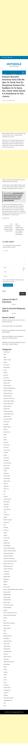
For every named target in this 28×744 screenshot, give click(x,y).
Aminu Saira (6, 421)
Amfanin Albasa (7, 380)
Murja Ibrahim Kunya (8, 605)
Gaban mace (7, 465)
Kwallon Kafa (7, 543)
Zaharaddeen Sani (8, 700)
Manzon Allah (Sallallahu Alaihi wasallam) (13, 589)
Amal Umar (6, 377)
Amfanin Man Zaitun (8, 403)
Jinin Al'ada (6, 514)
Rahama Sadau (7, 628)
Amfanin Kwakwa (8, 396)
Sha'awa (6, 654)
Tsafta (5, 679)
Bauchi (5, 434)
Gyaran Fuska (7, 476)
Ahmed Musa (7, 367)
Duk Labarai (6, 457)
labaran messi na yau (9, 563)
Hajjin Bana (6, 486)
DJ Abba (6, 452)
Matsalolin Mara (7, 599)
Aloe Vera (6, 375)
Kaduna (5, 517)
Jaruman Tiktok (7, 499)
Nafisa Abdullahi (7, 607)
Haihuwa (6, 483)
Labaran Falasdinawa (8, 553)
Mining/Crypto (7, 602)
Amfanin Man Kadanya (9, 401)
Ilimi (4, 491)
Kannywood (6, 522)
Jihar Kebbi (6, 504)
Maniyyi (5, 584)
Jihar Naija (6, 507)
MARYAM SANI (7, 594)
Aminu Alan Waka (8, 419)
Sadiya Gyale (7, 643)
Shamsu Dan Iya (7, 656)
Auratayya (6, 424)
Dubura (5, 455)
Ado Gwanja (6, 365)
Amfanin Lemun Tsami (9, 398)
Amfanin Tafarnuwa (8, 411)
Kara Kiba (6, 527)
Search (4, 291)
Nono (5, 620)
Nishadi (5, 618)
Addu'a (5, 362)
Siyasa (5, 667)
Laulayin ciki (6, 571)
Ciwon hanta (6, 445)
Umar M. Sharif (7, 687)
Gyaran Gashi (7, 478)
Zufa (5, 705)
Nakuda (5, 610)
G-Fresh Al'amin (7, 463)
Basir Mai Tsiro (7, 432)
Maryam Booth (7, 592)
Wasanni (6, 695)
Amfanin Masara (7, 406)
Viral (15, 712)
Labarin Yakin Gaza (8, 568)
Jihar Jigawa (6, 501)
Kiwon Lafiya (7, 537)
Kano (8, 218)
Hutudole (14, 64)
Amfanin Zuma (7, 416)
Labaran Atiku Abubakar (9, 548)
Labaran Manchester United (10, 561)
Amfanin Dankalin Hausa (9, 388)
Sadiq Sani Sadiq (7, 641)
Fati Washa (6, 460)
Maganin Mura (7, 576)
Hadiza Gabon (7, 481)
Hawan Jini (6, 488)
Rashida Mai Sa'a (8, 636)
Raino (5, 630)
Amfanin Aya (7, 383)
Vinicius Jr (6, 692)
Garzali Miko (6, 468)
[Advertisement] (14, 14)
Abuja (5, 357)
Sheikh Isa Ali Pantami (9, 661)
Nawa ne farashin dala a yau (10, 612)
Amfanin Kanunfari (8, 393)
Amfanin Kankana (8, 390)
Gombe (5, 470)
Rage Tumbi (6, 625)
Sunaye (5, 674)
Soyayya (6, 672)
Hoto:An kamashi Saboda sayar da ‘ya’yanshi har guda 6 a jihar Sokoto (8, 227)
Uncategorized (7, 690)
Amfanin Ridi (7, 408)
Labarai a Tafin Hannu (14, 66)
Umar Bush (6, 685)
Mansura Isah (7, 587)
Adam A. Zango (7, 359)
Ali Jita (5, 370)
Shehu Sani (6, 659)
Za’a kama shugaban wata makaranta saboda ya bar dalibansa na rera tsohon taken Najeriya (19, 229)
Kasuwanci (6, 530)
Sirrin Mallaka (7, 664)
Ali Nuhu (5, 372)
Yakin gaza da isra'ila (8, 698)
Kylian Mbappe (7, 545)
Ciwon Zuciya (7, 450)
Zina (5, 703)
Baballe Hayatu (7, 426)
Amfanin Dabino (7, 385)
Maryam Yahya (7, 597)
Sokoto (5, 669)
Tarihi (5, 677)
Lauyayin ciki (6, 574)
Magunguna (6, 579)
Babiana (5, 429)
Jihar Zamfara (7, 509)
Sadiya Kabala (7, 648)
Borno (5, 437)
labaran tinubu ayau (8, 566)
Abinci (5, 354)
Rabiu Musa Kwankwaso (9, 623)
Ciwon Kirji (6, 447)
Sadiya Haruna (7, 646)
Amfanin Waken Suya (9, 414)
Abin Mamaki (7, 352)
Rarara (5, 633)
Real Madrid (6, 638)
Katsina (5, 532)
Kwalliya (5, 540)
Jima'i (5, 512)
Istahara (5, 496)
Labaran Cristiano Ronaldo (10, 550)
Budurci (5, 439)
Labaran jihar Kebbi (8, 556)
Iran (4, 494)
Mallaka (5, 581)
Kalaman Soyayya (8, 519)
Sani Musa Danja (7, 651)
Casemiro (6, 442)
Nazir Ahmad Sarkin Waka (10, 615)
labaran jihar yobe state (9, 558)
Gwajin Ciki (6, 473)
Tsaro (5, 682)
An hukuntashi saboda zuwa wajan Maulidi (12, 326)
